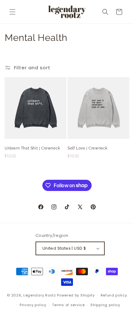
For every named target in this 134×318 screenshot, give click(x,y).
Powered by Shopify (76, 295)
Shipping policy (105, 304)
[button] (12, 12)
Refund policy (114, 295)
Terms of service (68, 304)
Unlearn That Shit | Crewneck (32, 148)
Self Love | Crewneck (88, 148)
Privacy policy (33, 304)
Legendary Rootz (39, 295)
